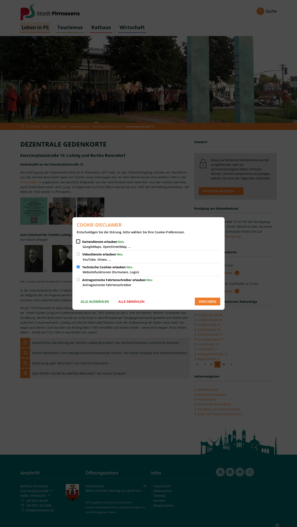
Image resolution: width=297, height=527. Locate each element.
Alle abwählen (131, 301)
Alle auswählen (95, 301)
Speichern (207, 301)
